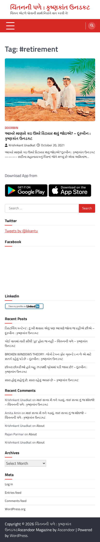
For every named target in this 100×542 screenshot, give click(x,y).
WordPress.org (15, 509)
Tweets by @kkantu (21, 231)
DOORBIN (11, 128)
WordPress (18, 535)
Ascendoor (66, 530)
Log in (9, 484)
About (40, 425)
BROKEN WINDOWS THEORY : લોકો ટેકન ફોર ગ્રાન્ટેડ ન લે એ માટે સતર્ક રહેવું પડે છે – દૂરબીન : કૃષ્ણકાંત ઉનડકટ (48, 356)
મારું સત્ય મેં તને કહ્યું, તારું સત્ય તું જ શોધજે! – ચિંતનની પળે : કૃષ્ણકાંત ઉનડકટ (49, 402)
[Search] (91, 25)
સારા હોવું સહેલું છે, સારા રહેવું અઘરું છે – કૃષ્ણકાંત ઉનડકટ (42, 380)
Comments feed (15, 500)
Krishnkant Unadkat (22, 145)
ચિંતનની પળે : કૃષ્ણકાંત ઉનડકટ (50, 7)
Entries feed (13, 492)
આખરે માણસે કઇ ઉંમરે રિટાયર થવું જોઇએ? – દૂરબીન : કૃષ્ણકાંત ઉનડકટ (48, 135)
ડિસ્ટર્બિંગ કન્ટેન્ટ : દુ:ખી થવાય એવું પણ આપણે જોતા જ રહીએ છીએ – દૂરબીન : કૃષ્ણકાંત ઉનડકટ (49, 330)
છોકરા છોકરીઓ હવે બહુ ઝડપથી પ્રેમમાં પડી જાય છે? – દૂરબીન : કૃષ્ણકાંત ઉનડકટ (46, 369)
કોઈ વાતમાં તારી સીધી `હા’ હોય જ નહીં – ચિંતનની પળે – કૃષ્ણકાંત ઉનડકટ (46, 343)
